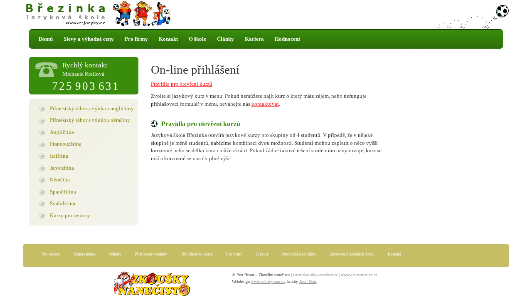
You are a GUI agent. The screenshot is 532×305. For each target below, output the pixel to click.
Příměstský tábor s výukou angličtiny (92, 108)
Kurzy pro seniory (70, 215)
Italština (59, 156)
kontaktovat (265, 104)
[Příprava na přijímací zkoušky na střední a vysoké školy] (151, 285)
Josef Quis (308, 281)
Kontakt (168, 39)
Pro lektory (51, 254)
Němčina (60, 179)
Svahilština (62, 203)
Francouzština (65, 144)
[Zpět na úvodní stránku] (266, 14)
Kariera (254, 39)
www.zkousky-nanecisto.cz (315, 275)
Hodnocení (287, 39)
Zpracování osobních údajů (352, 254)
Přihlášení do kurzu (196, 254)
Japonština (62, 168)
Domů (46, 39)
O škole (197, 39)
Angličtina (62, 132)
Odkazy (115, 254)
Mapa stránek (85, 254)
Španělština (63, 191)
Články (225, 39)
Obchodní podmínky (299, 254)
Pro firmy (136, 39)
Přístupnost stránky (151, 254)
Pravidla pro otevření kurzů (181, 84)
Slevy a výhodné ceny (89, 39)
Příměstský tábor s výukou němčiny (90, 120)
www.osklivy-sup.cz (268, 281)
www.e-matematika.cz (359, 275)
